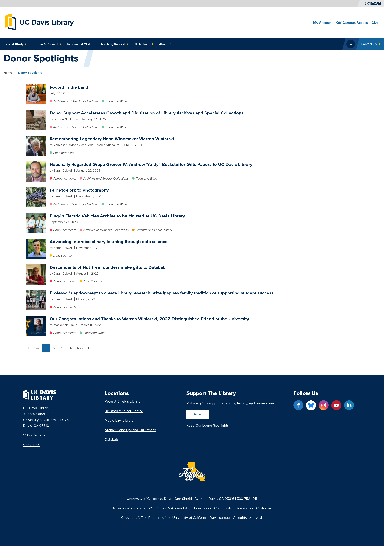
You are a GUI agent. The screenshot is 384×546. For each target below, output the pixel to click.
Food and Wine (116, 101)
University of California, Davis (150, 498)
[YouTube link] (336, 405)
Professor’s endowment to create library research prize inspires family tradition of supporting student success (161, 293)
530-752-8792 (34, 435)
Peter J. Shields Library (123, 401)
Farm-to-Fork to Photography (79, 190)
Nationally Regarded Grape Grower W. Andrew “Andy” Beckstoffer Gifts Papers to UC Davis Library (151, 164)
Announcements (64, 178)
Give (197, 414)
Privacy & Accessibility (173, 508)
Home (8, 72)
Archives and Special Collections (76, 101)
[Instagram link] (324, 405)
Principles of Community (213, 508)
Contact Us (31, 444)
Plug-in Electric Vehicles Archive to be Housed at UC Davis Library (117, 215)
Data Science (62, 255)
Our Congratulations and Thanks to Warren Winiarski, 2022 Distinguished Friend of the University (149, 318)
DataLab (111, 439)
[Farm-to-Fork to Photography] (36, 197)
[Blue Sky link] (311, 405)
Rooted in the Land (69, 87)
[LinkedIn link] (349, 405)
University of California (253, 508)
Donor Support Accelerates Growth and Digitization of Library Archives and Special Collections (146, 113)
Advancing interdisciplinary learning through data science (109, 241)
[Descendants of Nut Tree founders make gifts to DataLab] (36, 274)
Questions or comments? (132, 508)
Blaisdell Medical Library (124, 410)
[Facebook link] (298, 405)
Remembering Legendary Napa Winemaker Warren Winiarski (112, 138)
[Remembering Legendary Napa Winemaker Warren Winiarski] (36, 146)
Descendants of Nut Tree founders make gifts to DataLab (108, 267)
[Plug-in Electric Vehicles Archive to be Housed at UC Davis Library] (36, 223)
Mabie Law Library (119, 420)
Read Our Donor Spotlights (207, 425)
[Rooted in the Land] (36, 94)
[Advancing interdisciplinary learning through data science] (36, 249)
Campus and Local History (154, 229)
